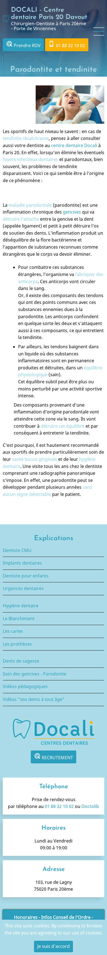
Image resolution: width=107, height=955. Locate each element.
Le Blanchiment (19, 618)
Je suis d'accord (53, 946)
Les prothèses (17, 644)
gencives (72, 212)
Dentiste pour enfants (26, 576)
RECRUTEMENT (53, 757)
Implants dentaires (22, 563)
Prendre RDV (23, 44)
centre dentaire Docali (74, 145)
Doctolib (90, 806)
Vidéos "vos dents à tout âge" (33, 699)
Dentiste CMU (17, 550)
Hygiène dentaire (20, 606)
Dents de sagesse (21, 661)
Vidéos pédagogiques (25, 686)
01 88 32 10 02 (66, 44)
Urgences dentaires (23, 588)
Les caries (13, 631)
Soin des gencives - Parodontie (34, 674)
